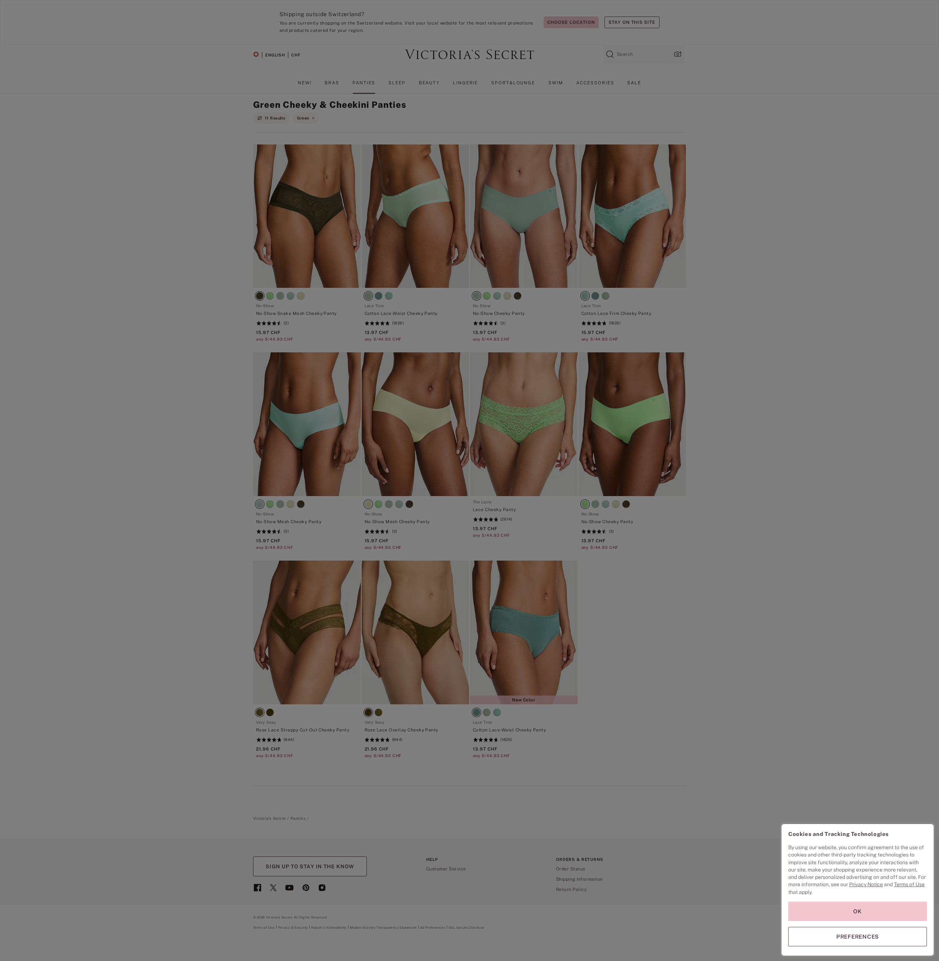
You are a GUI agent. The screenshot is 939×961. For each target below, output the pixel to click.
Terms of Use (909, 884)
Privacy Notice (866, 884)
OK (857, 911)
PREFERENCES (857, 937)
